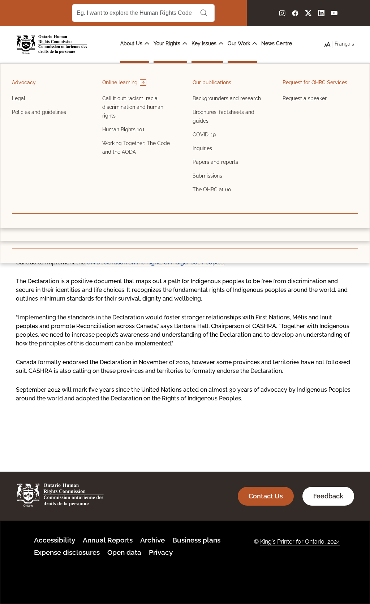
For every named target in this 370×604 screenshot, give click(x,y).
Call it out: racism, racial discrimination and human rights (132, 107)
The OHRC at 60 (212, 189)
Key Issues (205, 43)
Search (203, 13)
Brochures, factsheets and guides (223, 116)
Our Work (239, 43)
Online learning (120, 82)
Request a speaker (305, 98)
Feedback (328, 496)
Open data (124, 552)
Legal (18, 98)
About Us (132, 43)
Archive (152, 540)
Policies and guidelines (39, 112)
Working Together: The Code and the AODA (136, 147)
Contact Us (266, 496)
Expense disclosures (67, 552)
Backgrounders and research (227, 98)
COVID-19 (204, 134)
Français (344, 44)
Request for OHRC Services (315, 82)
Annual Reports (108, 540)
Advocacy (24, 82)
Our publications (212, 82)
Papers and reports (215, 162)
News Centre (276, 43)
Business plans (196, 540)
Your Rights (168, 43)
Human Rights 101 (123, 129)
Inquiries (202, 148)
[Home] (52, 45)
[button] (327, 44)
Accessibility (54, 540)
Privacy (161, 552)
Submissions (207, 176)
